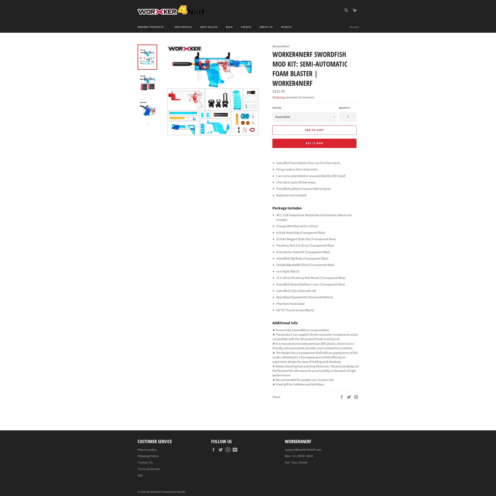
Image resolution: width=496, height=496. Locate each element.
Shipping (278, 97)
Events (246, 27)
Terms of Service (149, 469)
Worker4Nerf (154, 491)
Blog (229, 27)
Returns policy (147, 449)
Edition (276, 107)
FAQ (140, 475)
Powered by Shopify (173, 491)
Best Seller (209, 27)
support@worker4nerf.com (303, 449)
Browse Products (151, 27)
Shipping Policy (148, 456)
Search (286, 27)
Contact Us (145, 462)
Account (354, 27)
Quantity (344, 107)
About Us (266, 27)
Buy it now (314, 143)
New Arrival (183, 27)
